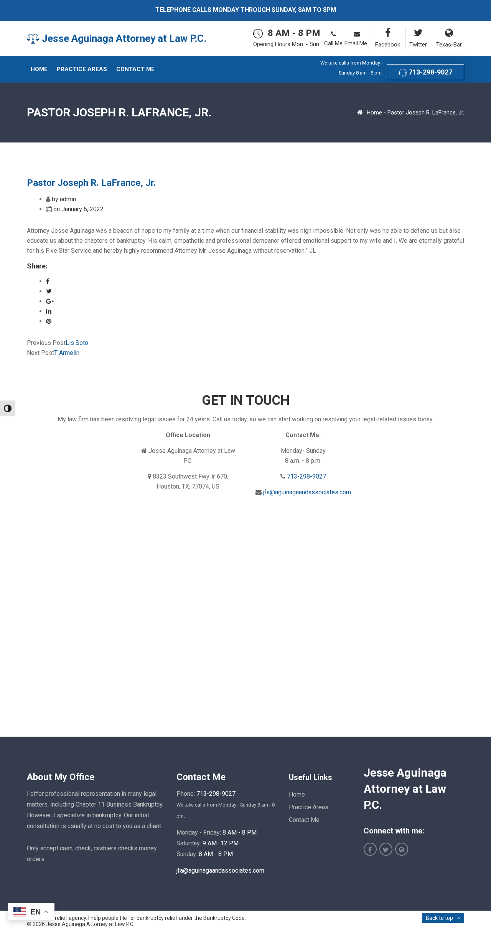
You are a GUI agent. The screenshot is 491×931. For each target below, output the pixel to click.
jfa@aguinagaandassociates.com (307, 492)
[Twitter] (417, 33)
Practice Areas (308, 807)
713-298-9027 (429, 72)
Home (374, 112)
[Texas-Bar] (448, 33)
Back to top (439, 918)
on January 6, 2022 (78, 209)
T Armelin (66, 352)
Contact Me (304, 819)
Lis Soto (77, 342)
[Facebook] (386, 33)
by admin (64, 199)
